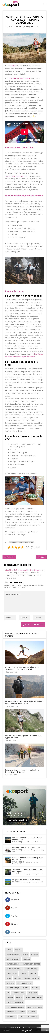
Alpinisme (34, 954)
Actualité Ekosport (28, 842)
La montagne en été (31, 978)
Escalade (33, 974)
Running (27, 27)
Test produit (11, 1012)
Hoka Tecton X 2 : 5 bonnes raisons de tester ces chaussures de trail (22, 668)
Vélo (20, 864)
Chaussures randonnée (31, 964)
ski (8, 993)
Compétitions (12, 974)
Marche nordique (13, 988)
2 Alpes (9, 950)
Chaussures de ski (13, 964)
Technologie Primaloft (15, 1007)
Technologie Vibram (34, 1007)
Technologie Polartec (15, 1002)
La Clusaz (17, 978)
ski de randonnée (18, 993)
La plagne (10, 983)
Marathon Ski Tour (24, 983)
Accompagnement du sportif (21, 542)
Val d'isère (31, 1012)
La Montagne (25, 874)
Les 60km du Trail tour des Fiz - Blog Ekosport (23, 570)
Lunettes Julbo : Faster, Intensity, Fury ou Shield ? (27, 858)
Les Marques (33, 850)
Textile (22, 1012)
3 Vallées (18, 950)
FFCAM (9, 978)
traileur (13, 66)
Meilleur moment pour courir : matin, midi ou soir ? (27, 838)
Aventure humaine (13, 959)
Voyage (21, 1017)
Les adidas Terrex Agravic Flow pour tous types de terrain (23, 737)
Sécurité (19, 997)
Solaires (10, 997)
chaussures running (14, 969)
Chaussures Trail (31, 969)
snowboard (32, 993)
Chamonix (26, 959)
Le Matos (19, 27)
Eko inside (38, 842)
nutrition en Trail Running (19, 78)
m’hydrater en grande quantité (16, 176)
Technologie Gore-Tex (33, 997)
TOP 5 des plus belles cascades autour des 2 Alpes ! (27, 870)
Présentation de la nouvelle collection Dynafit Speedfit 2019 (22, 771)
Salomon (40, 850)
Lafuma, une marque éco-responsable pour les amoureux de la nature (24, 702)
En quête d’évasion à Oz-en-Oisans (26, 880)
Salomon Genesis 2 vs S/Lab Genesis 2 (27, 848)
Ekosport (20, 1027)
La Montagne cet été (36, 874)
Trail (32, 27)
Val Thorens (11, 1017)
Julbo (24, 862)
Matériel (26, 988)
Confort (23, 974)
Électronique (32, 1017)
